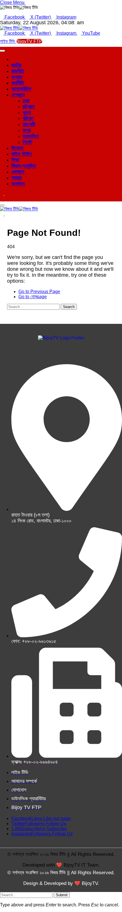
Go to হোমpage (32, 296)
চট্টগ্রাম (28, 106)
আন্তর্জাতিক (21, 89)
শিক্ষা (15, 160)
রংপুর (27, 130)
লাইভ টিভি (8, 41)
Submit (62, 895)
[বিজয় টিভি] (19, 28)
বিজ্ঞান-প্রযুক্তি (23, 166)
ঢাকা (26, 101)
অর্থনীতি (17, 83)
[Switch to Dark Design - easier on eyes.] (2, 193)
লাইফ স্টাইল (21, 154)
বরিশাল (28, 118)
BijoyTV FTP (29, 41)
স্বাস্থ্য (16, 178)
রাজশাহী (29, 124)
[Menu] (2, 205)
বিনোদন (17, 148)
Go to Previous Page (39, 291)
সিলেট (27, 142)
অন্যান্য (18, 183)
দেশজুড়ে (18, 95)
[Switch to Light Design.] (6, 193)
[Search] (1, 198)
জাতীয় (16, 65)
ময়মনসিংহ (31, 136)
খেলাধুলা (17, 172)
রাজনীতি (17, 71)
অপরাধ (16, 77)
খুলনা (27, 112)
